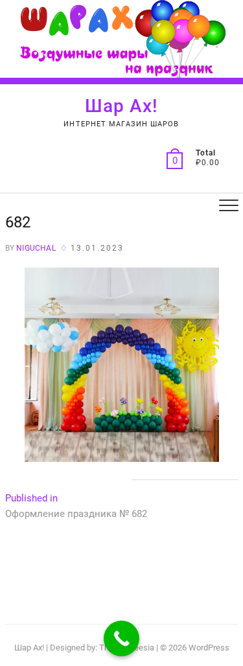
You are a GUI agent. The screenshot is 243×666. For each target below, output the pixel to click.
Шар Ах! (121, 106)
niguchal (35, 248)
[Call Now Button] (121, 638)
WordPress (209, 647)
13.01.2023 (97, 248)
